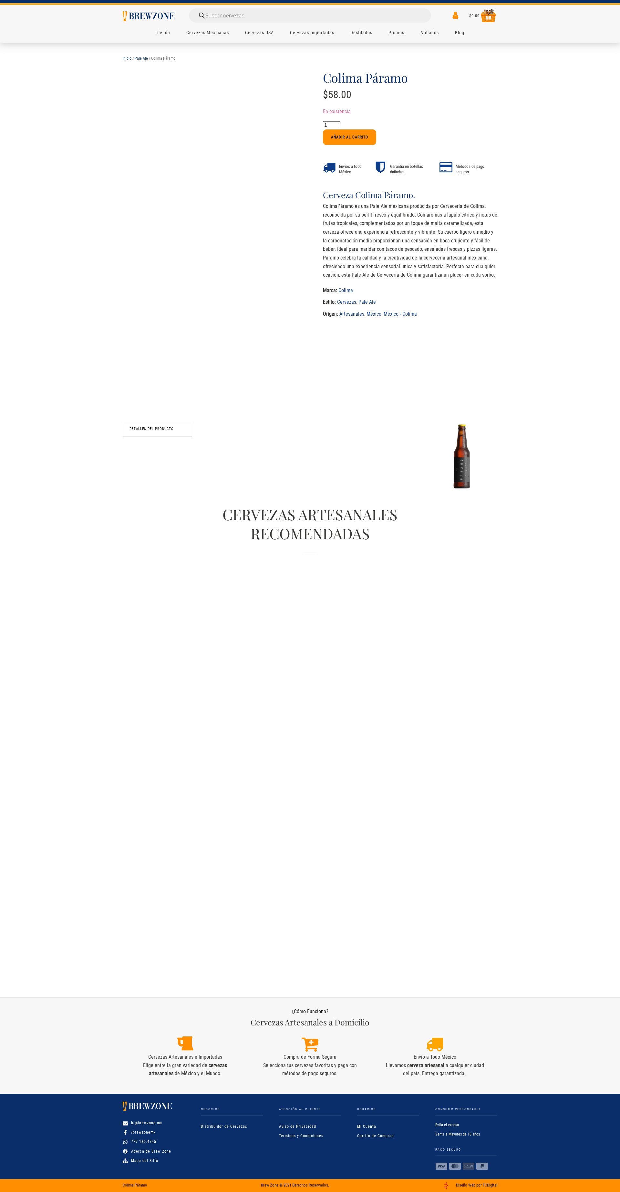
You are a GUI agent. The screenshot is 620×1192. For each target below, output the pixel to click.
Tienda (163, 32)
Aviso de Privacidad (297, 1126)
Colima (345, 290)
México (374, 314)
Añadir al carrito (349, 137)
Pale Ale (141, 58)
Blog (459, 32)
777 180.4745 (143, 1141)
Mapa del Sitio (144, 1160)
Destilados (361, 32)
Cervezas (346, 302)
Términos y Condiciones (301, 1136)
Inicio (127, 58)
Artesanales (351, 314)
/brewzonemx (143, 1132)
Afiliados (429, 32)
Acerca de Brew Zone (151, 1151)
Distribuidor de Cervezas (224, 1126)
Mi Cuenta (366, 1126)
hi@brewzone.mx (146, 1123)
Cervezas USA (259, 32)
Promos (396, 32)
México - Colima (400, 314)
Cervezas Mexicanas (207, 32)
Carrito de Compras (375, 1136)
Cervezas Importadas (312, 32)
